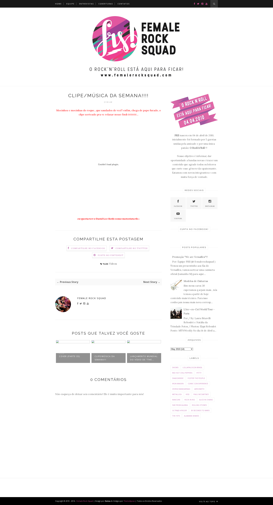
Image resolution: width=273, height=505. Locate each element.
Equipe (70, 4)
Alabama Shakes (191, 416)
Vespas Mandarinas (181, 389)
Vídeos (113, 263)
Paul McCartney (201, 394)
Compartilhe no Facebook (88, 248)
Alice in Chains (206, 399)
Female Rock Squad (91, 298)
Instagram (210, 206)
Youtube (178, 218)
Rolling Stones (199, 405)
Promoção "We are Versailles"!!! (190, 256)
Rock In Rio (190, 399)
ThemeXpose (129, 501)
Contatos (124, 4)
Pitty (199, 373)
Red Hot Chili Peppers (182, 373)
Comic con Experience (198, 383)
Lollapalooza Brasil (192, 367)
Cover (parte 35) (69, 356)
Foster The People (196, 378)
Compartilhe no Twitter (131, 248)
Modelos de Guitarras (196, 281)
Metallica (177, 394)
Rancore (176, 399)
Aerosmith (199, 389)
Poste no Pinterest (110, 255)
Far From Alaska (180, 405)
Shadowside (177, 378)
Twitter (194, 206)
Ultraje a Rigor (179, 410)
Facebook (178, 206)
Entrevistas (86, 4)
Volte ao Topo (207, 501)
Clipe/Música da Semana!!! (105, 358)
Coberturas (105, 4)
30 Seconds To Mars (200, 410)
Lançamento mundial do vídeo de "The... (144, 358)
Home (58, 4)
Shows (175, 367)
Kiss (187, 394)
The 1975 (176, 416)
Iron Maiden (178, 383)
